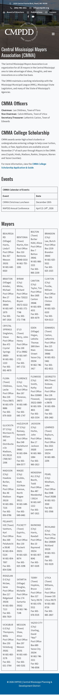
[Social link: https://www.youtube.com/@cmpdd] (32, 16)
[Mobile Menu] (53, 34)
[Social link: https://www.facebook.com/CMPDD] (27, 16)
